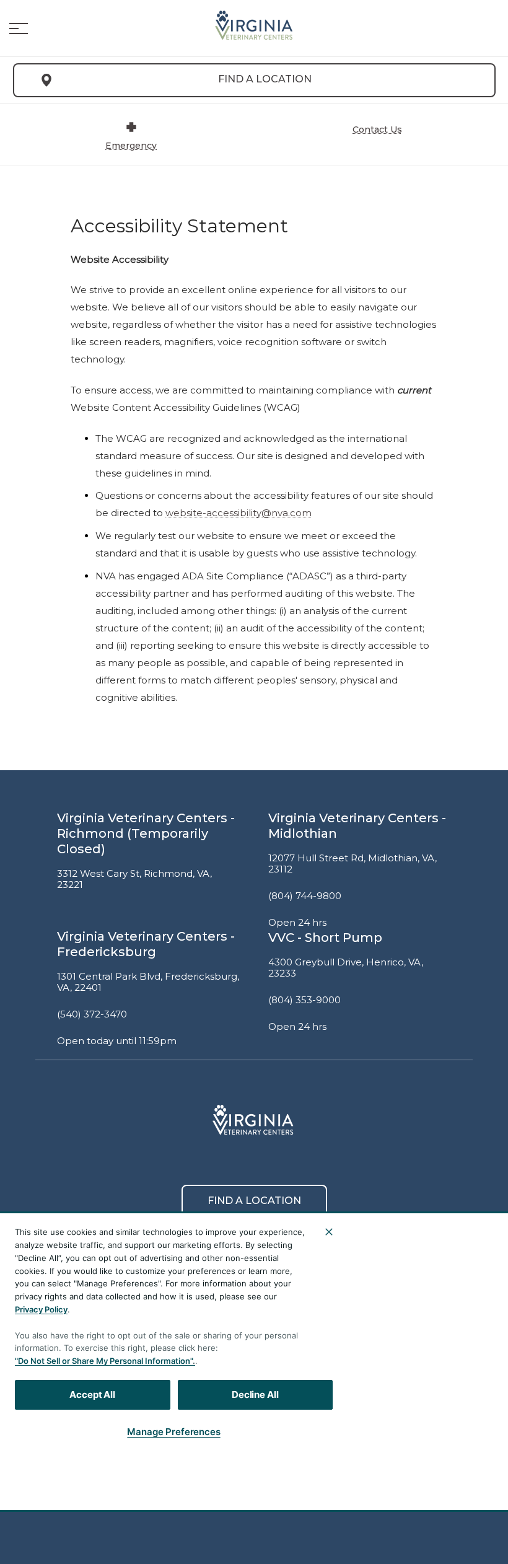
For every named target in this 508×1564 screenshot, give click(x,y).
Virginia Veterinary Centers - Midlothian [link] (357, 826)
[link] (254, 25)
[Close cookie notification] (329, 1231)
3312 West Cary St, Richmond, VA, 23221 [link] (134, 879)
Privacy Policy (41, 1309)
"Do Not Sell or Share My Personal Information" (104, 1361)
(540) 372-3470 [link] (92, 1014)
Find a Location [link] (265, 79)
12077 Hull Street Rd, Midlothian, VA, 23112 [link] (352, 864)
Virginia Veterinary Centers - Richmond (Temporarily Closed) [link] (146, 833)
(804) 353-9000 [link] (304, 1000)
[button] (18, 28)
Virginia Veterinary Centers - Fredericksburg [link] (146, 944)
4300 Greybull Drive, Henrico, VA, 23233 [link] (345, 968)
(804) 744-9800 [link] (304, 896)
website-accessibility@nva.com (238, 513)
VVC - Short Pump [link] (325, 937)
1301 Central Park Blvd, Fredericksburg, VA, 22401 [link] (148, 982)
